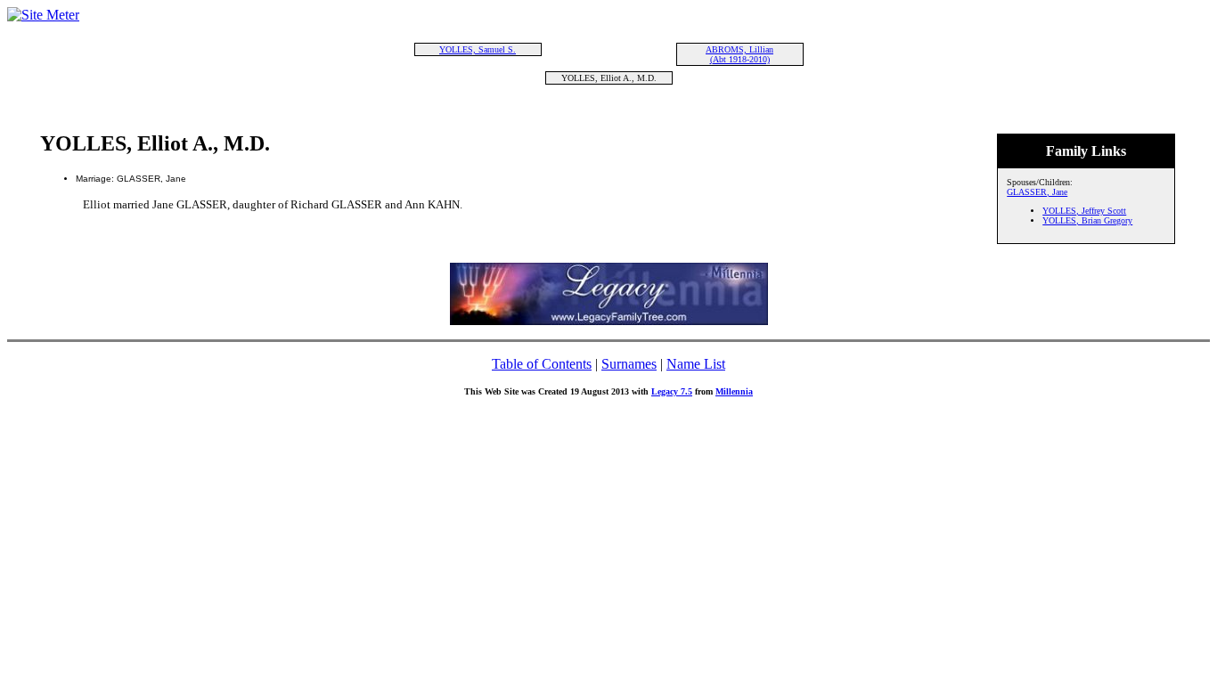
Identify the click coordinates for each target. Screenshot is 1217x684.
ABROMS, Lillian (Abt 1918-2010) (739, 54)
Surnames (629, 363)
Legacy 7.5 (671, 391)
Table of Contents (542, 363)
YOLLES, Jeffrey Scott (1084, 211)
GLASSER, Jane (1037, 192)
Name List (695, 363)
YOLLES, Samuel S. (477, 49)
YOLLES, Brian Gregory (1087, 220)
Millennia (734, 391)
